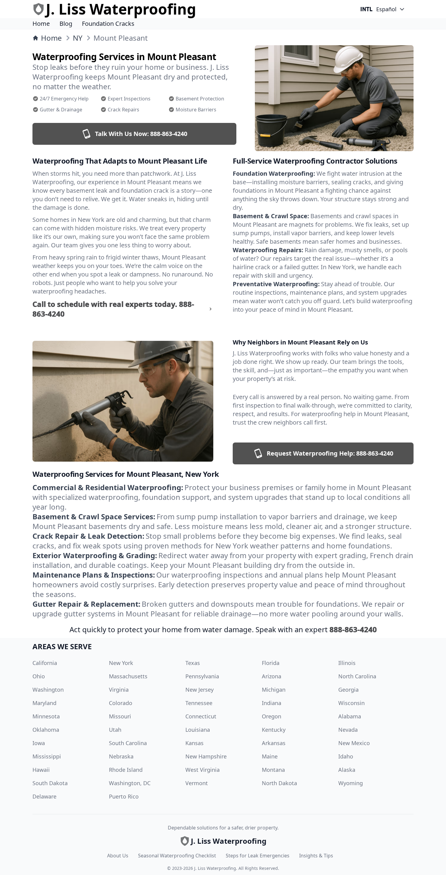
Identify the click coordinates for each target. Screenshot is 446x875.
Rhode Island (126, 769)
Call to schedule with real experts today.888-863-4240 (113, 309)
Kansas (194, 743)
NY (78, 38)
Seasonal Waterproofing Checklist (177, 855)
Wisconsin (351, 703)
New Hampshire (206, 756)
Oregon (271, 716)
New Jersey (199, 689)
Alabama (349, 716)
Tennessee (198, 703)
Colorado (120, 703)
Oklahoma (45, 729)
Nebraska (121, 756)
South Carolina (128, 743)
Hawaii (41, 769)
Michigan (274, 689)
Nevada (348, 729)
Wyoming (350, 783)
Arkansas (274, 743)
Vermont (196, 783)
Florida (270, 662)
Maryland (44, 703)
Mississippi (46, 756)
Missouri (120, 716)
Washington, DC (129, 783)
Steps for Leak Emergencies (257, 855)
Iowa (38, 743)
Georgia (348, 689)
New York (121, 662)
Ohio (38, 676)
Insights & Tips (316, 855)
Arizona (271, 676)
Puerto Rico (124, 796)
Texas (192, 662)
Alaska (346, 769)
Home (41, 23)
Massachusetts (128, 676)
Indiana (271, 703)
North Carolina (357, 676)
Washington (48, 689)
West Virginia (202, 769)
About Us (117, 855)
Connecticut (200, 716)
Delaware (44, 796)
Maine (270, 756)
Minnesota (46, 716)
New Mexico (354, 743)
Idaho (345, 756)
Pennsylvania (202, 676)
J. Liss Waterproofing (215, 868)
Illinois (347, 662)
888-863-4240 (353, 629)
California (44, 662)
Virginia (119, 689)
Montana (273, 769)
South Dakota (50, 783)
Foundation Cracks (108, 23)
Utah (115, 729)
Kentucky (274, 729)
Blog (65, 23)
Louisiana (197, 729)
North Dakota (279, 783)
